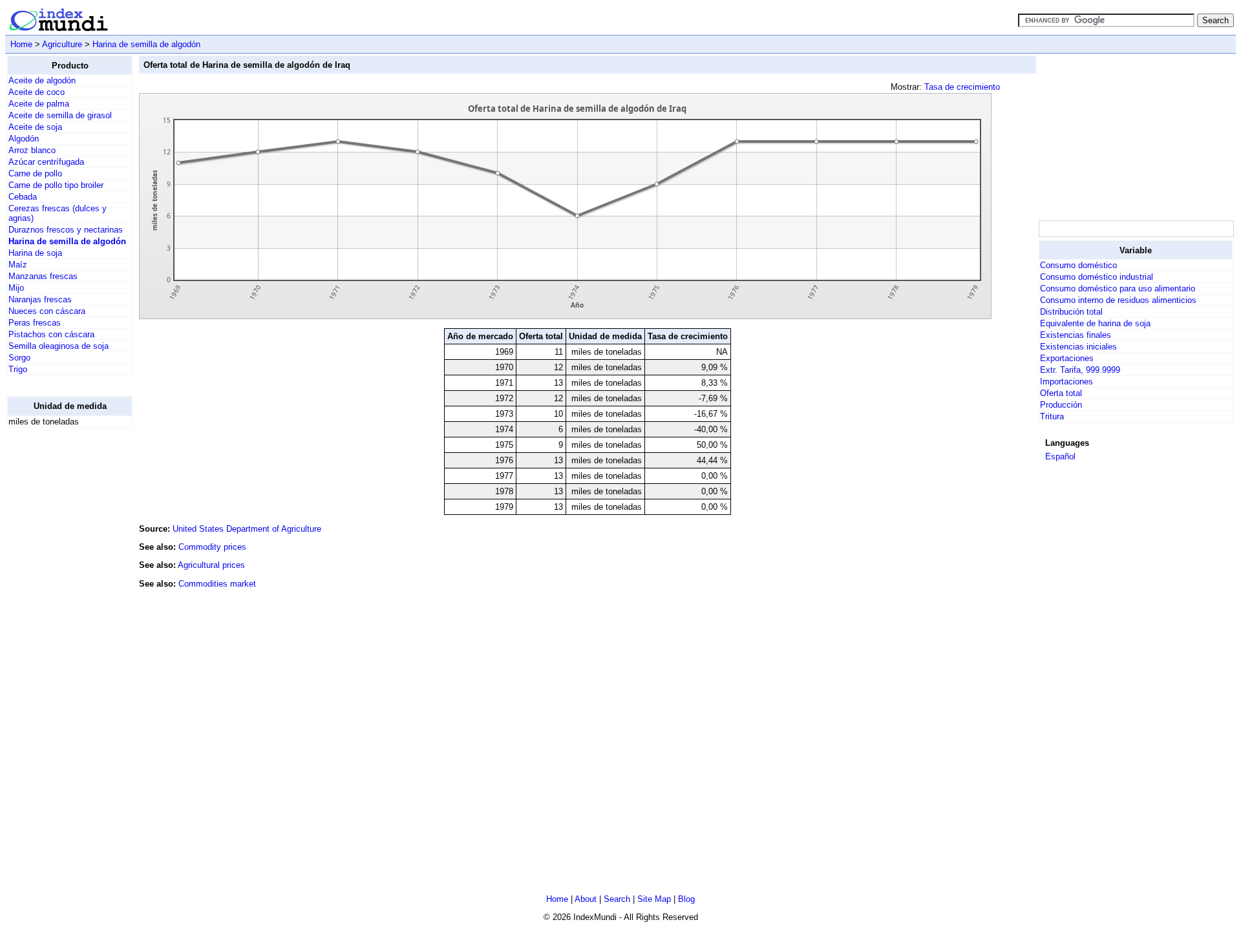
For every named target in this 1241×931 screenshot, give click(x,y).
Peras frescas (34, 323)
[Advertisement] (59, 632)
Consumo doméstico (1078, 265)
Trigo (17, 369)
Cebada (22, 197)
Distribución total (1071, 312)
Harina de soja (35, 253)
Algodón (23, 138)
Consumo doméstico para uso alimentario (1117, 288)
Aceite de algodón (42, 80)
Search (617, 899)
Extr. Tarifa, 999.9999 (1080, 370)
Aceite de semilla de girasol (60, 115)
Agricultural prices (211, 565)
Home (21, 44)
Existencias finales (1075, 335)
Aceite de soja (35, 127)
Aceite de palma (38, 104)
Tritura (1052, 416)
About (586, 899)
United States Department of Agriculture (247, 529)
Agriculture (62, 44)
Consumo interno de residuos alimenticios (1118, 300)
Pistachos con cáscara (51, 334)
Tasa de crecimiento (962, 87)
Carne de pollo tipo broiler (55, 185)
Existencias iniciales (1078, 346)
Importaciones (1066, 381)
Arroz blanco (32, 150)
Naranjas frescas (40, 299)
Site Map (654, 899)
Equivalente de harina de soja (1095, 323)
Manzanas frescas (43, 276)
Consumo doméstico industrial (1096, 277)
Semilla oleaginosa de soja (58, 346)
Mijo (16, 288)
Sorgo (19, 357)
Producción (1061, 405)
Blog (686, 899)
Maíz (17, 264)
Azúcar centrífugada (46, 162)
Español (1060, 456)
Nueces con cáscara (46, 311)
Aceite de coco (36, 92)
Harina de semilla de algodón (146, 44)
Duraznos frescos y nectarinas (65, 230)
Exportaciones (1067, 358)
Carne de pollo (35, 173)
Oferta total (1061, 393)
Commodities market (217, 584)
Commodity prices (212, 547)
